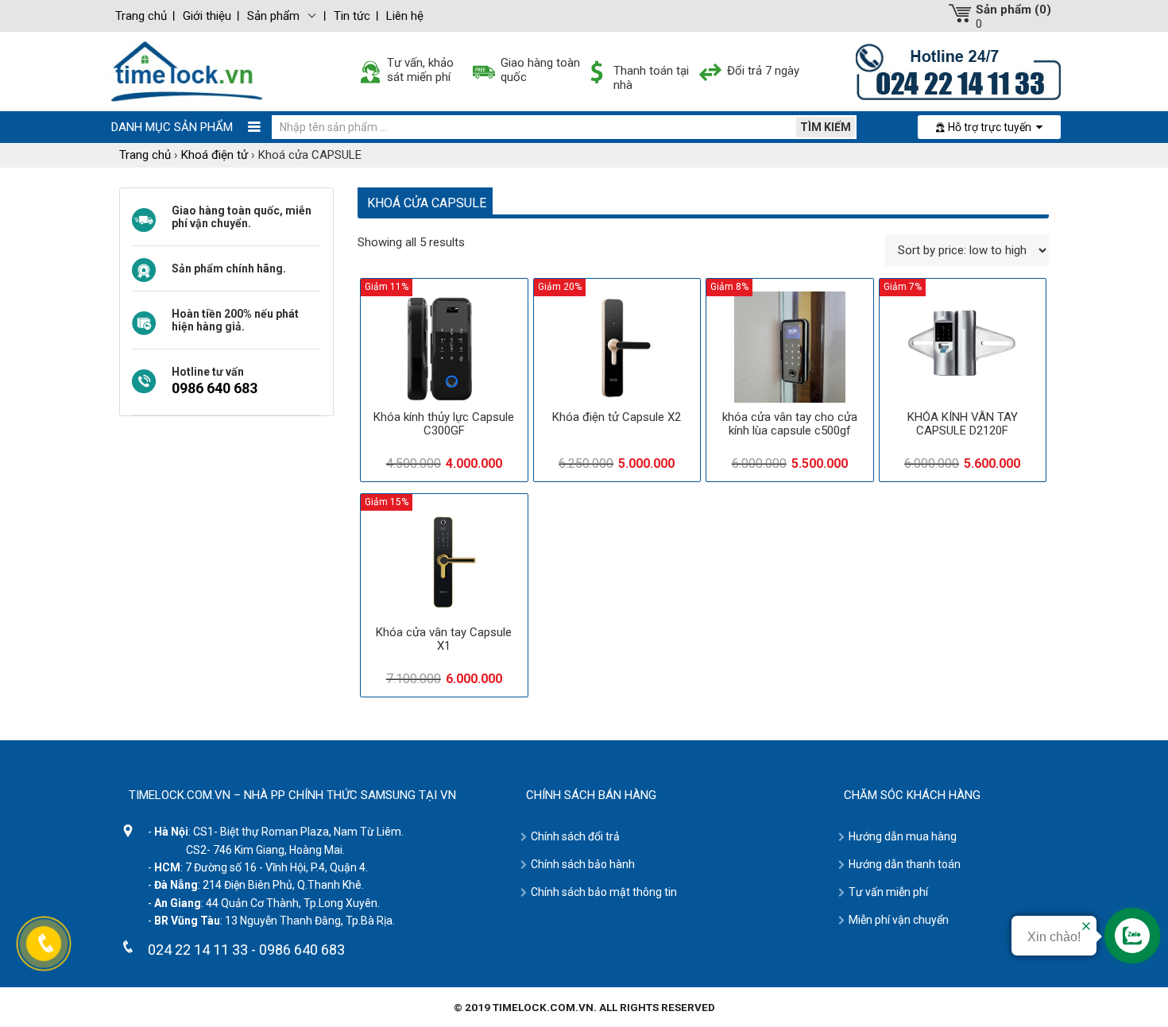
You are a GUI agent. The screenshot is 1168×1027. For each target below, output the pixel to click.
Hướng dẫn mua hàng (903, 836)
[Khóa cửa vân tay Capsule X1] (444, 562)
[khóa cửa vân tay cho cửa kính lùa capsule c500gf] (790, 347)
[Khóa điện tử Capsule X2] (617, 347)
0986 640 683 (214, 388)
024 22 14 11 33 (198, 949)
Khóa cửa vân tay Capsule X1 (444, 639)
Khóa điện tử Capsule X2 (616, 417)
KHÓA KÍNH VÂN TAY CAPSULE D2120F (962, 424)
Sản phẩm (273, 16)
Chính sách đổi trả (575, 836)
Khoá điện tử (214, 155)
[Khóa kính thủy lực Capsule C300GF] (444, 347)
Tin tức (352, 16)
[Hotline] (958, 71)
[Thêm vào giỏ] (483, 437)
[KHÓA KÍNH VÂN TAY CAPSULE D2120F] (963, 347)
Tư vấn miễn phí (888, 892)
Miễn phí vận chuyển (899, 919)
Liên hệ (404, 16)
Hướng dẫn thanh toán (905, 864)
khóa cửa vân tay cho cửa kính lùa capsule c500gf (789, 424)
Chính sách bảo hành (583, 864)
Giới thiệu (207, 16)
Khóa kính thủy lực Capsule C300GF (443, 424)
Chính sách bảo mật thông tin (604, 892)
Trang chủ (141, 16)
